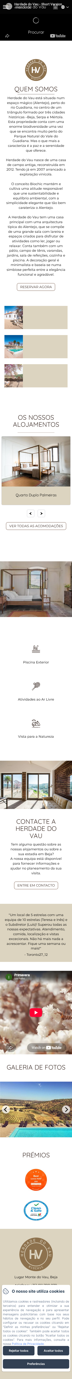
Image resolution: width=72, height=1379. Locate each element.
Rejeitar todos (18, 1350)
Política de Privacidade (28, 1344)
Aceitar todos (53, 1350)
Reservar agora (36, 287)
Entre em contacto (36, 885)
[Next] (41, 513)
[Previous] (30, 513)
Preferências (36, 1364)
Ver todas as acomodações (36, 526)
